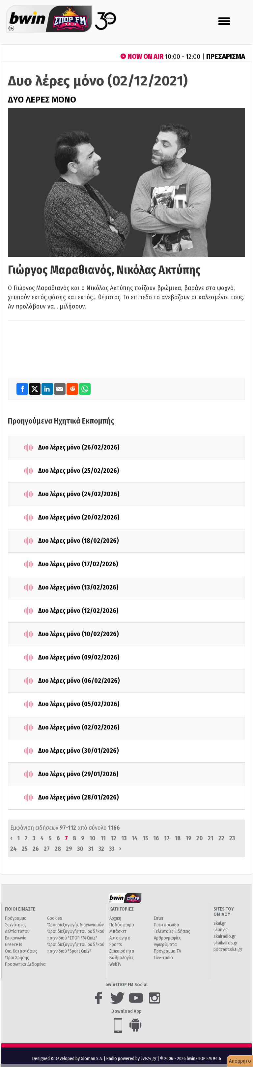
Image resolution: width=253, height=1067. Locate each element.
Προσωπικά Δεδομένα (25, 964)
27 (47, 848)
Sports (115, 944)
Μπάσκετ (117, 931)
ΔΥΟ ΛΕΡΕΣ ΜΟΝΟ (42, 100)
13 (123, 838)
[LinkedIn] (48, 389)
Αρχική (115, 918)
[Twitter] (35, 389)
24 (13, 848)
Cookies (54, 918)
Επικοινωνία (16, 938)
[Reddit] (73, 389)
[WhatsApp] (85, 389)
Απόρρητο (240, 1061)
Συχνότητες (15, 925)
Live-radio (163, 958)
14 (134, 838)
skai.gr (219, 923)
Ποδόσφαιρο (121, 925)
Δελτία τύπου (17, 931)
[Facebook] (22, 389)
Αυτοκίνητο (119, 938)
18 (178, 838)
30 (80, 848)
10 (92, 838)
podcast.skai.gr (227, 949)
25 (25, 848)
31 (91, 848)
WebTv (115, 964)
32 (101, 848)
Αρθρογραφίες (167, 938)
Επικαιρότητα (121, 951)
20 (199, 838)
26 (36, 848)
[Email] (60, 389)
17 (167, 838)
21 (210, 838)
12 (113, 838)
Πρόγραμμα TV (167, 951)
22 (221, 838)
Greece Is (13, 944)
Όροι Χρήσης (17, 958)
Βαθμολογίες (121, 958)
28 (58, 848)
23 (232, 838)
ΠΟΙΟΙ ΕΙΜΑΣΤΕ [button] (20, 909)
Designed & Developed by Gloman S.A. (67, 1058)
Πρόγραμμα (16, 918)
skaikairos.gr (225, 943)
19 (188, 838)
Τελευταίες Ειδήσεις (172, 931)
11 (103, 838)
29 (69, 848)
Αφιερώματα (165, 944)
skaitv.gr (221, 930)
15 (145, 838)
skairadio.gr (224, 936)
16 (156, 838)
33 (111, 848)
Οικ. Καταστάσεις (21, 951)
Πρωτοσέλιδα (166, 925)
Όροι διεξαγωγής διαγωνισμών (75, 925)
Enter (159, 918)
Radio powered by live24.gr (131, 1058)
